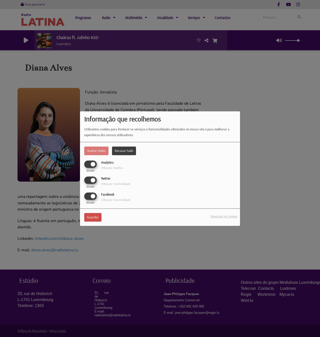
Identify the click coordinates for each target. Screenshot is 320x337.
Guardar (93, 217)
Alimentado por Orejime (223, 216)
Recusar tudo (124, 150)
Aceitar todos (96, 150)
